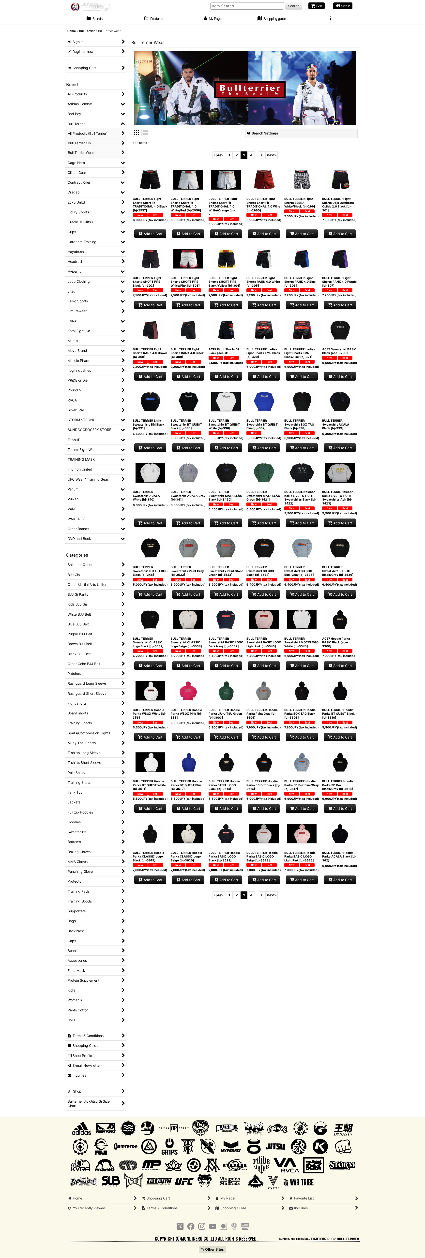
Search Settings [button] (265, 133)
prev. (218, 155)
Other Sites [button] (214, 1249)
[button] (330, 19)
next (272, 155)
